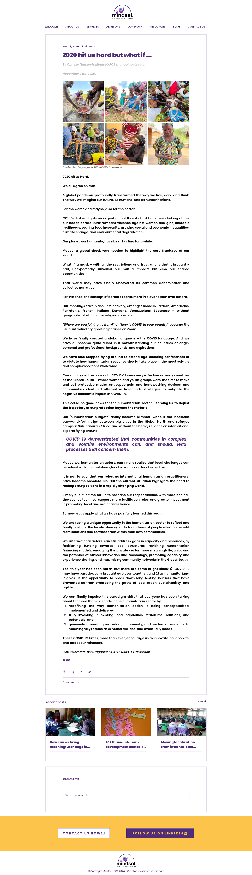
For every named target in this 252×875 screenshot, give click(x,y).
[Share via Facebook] (64, 671)
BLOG (66, 660)
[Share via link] (89, 671)
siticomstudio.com (152, 871)
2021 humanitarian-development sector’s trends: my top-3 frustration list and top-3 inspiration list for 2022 (125, 744)
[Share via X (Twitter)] (72, 671)
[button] (136, 26)
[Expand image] (83, 101)
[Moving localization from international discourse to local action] (181, 722)
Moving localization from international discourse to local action (178, 744)
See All (202, 701)
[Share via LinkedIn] (81, 671)
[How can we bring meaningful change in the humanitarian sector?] (70, 722)
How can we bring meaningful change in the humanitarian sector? (68, 744)
